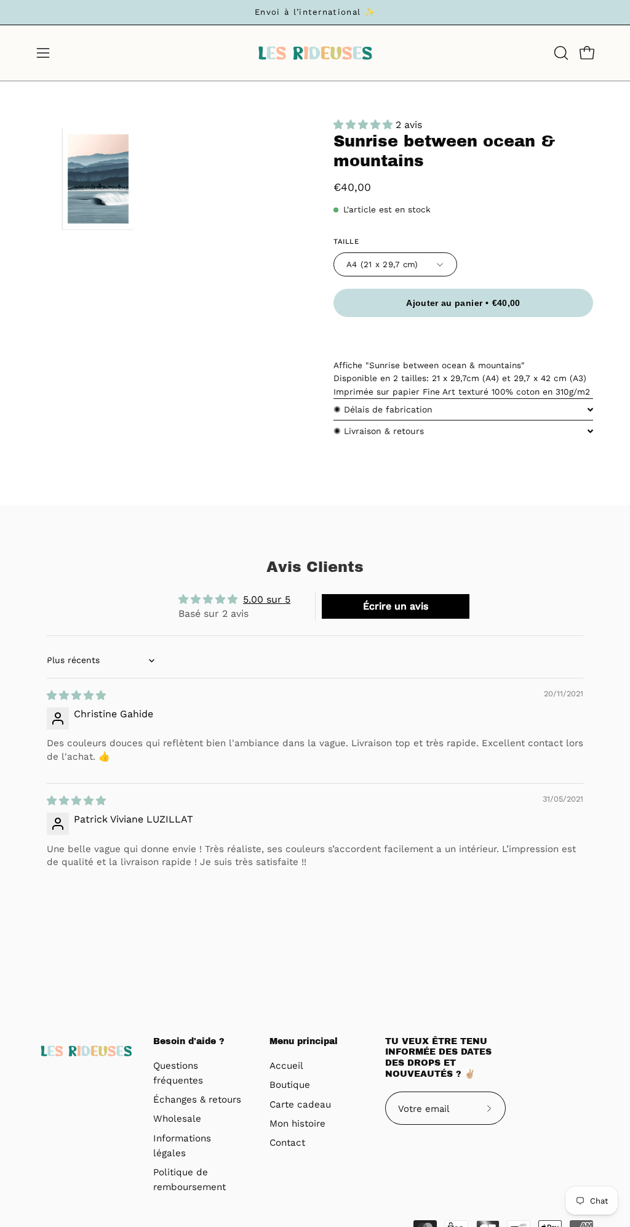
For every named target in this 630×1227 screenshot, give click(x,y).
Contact (287, 1143)
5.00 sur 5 (266, 599)
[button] (559, 53)
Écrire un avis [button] (395, 606)
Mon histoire (297, 1123)
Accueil (286, 1065)
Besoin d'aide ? (189, 1041)
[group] (315, 12)
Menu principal (303, 1041)
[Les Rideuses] (315, 52)
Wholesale (177, 1119)
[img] (76, 695)
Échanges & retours (197, 1099)
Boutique (289, 1085)
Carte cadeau (300, 1104)
